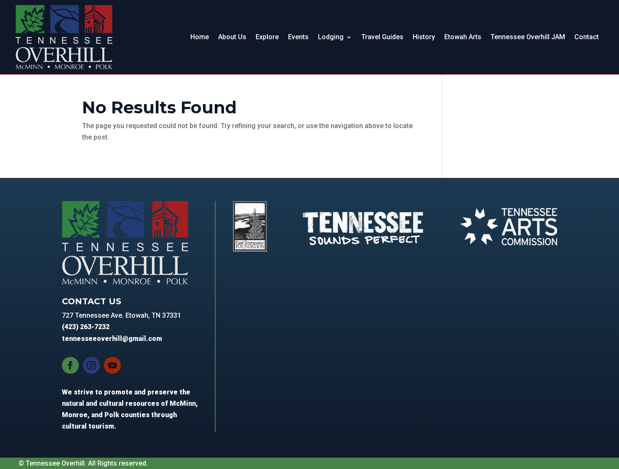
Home (199, 37)
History (424, 37)
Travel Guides (382, 37)
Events (298, 37)
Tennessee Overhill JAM (528, 37)
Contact (586, 37)
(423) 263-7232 (85, 327)
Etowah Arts (462, 37)
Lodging (331, 37)
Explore (267, 37)
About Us (232, 37)
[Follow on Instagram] (91, 365)
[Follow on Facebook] (70, 365)
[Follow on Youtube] (112, 365)
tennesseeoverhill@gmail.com (112, 339)
